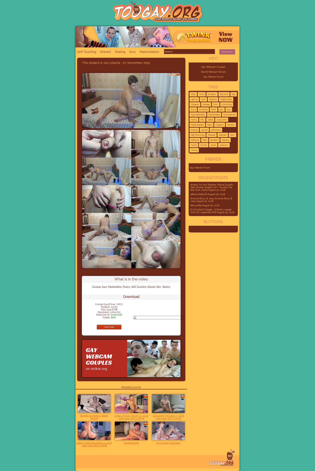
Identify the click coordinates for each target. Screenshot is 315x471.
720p (201, 94)
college (206, 104)
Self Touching (86, 51)
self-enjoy (216, 130)
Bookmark (227, 52)
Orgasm (220, 125)
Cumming (227, 104)
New (209, 125)
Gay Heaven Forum (213, 76)
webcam (224, 145)
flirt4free (203, 109)
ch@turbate (226, 99)
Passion (231, 125)
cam (203, 99)
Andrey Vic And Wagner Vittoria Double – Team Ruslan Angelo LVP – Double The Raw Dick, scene (212, 187)
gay (221, 109)
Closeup (96, 286)
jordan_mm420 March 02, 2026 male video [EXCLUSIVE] (131, 417)
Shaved (105, 51)
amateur (212, 94)
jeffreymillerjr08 (198, 194)
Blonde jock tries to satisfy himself (94, 417)
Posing (126, 286)
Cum (215, 104)
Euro (132, 51)
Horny (194, 119)
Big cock (224, 94)
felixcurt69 (195, 205)
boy (233, 94)
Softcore (195, 140)
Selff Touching (138, 286)
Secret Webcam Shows (213, 72)
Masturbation (149, 51)
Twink (194, 145)
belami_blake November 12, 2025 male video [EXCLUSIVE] (94, 444)
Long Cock (222, 119)
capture (213, 99)
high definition (198, 114)
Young (194, 150)
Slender (223, 135)
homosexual (229, 114)
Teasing (120, 51)
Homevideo (214, 114)
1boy (193, 94)
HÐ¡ (202, 119)
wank (213, 145)
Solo (205, 140)
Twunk (203, 145)
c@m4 (194, 99)
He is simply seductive (168, 443)
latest (210, 119)
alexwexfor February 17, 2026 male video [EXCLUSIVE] (168, 417)
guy (229, 109)
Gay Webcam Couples (213, 67)
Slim (158, 286)
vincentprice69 (131, 443)
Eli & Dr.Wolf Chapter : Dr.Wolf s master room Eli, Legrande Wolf (211, 211)
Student (214, 140)
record (204, 130)
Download (109, 327)
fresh (213, 109)
